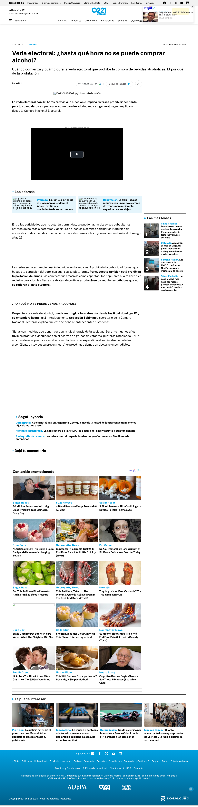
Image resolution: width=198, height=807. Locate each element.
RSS (128, 768)
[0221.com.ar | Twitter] (176, 3)
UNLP (106, 3)
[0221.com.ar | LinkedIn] (187, 3)
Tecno (165, 761)
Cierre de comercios (51, 3)
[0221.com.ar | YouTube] (182, 3)
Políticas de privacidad (94, 768)
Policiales (76, 20)
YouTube (113, 753)
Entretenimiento (179, 761)
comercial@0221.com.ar (137, 778)
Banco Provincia (120, 3)
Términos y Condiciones (67, 768)
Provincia (54, 761)
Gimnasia (150, 3)
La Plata (62, 20)
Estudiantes (136, 3)
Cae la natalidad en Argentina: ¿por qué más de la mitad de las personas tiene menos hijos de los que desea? (76, 424)
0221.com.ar (17, 44)
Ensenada (89, 761)
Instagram (92, 753)
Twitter (106, 753)
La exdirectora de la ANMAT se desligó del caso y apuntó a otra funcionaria (75, 430)
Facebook (99, 753)
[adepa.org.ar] (77, 788)
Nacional (33, 44)
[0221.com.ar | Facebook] (170, 3)
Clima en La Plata (92, 3)
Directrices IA (116, 768)
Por (17, 83)
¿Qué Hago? (137, 20)
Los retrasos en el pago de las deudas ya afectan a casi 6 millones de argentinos (72, 438)
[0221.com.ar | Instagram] (164, 3)
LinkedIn (120, 753)
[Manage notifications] (191, 789)
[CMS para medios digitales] (175, 799)
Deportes (102, 761)
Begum (155, 761)
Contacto (138, 768)
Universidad (91, 20)
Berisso (77, 761)
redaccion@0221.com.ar (110, 778)
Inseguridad (32, 3)
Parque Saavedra (72, 3)
